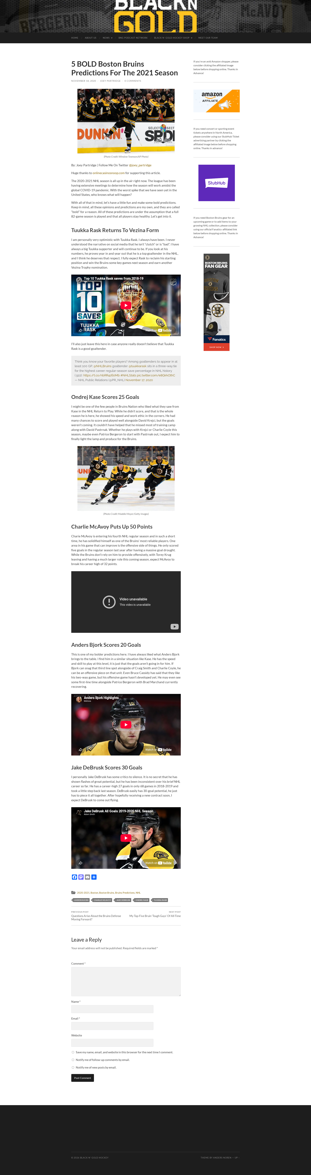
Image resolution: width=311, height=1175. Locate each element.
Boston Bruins (106, 892)
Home (74, 37)
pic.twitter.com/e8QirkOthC (156, 375)
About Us (90, 37)
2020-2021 (83, 892)
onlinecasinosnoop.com (109, 173)
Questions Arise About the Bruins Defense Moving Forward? (96, 916)
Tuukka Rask (160, 900)
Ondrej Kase (141, 900)
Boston (94, 892)
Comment (78, 963)
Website (76, 1035)
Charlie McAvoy (102, 900)
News (106, 37)
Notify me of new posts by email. (96, 1067)
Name (76, 1001)
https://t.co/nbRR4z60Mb (101, 375)
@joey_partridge (140, 165)
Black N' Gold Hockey (94, 1157)
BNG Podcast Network (133, 37)
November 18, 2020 (83, 80)
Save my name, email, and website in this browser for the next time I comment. (124, 1052)
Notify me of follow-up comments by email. (103, 1060)
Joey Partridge (110, 80)
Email (75, 1018)
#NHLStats (128, 375)
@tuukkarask (137, 366)
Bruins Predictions (125, 892)
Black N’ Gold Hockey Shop (172, 37)
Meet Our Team (208, 37)
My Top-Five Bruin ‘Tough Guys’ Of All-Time (155, 914)
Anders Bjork (81, 900)
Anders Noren (222, 1157)
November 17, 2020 (139, 380)
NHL (138, 892)
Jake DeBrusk (123, 900)
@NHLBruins (102, 366)
